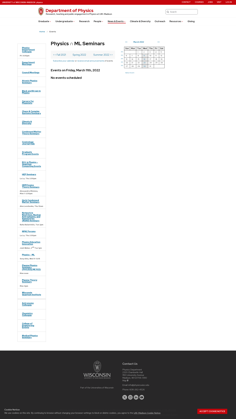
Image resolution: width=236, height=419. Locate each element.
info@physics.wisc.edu (138, 385)
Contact (186, 2)
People (97, 21)
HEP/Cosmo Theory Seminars (30, 186)
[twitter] (124, 397)
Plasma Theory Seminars (29, 281)
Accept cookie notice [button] (212, 411)
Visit (219, 2)
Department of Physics (69, 10)
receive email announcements (90, 60)
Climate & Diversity (140, 21)
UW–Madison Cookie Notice (147, 412)
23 (144, 62)
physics (39, 2)
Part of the (97, 387)
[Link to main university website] (97, 379)
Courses (199, 2)
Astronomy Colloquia (28, 304)
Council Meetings (30, 72)
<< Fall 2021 (59, 54)
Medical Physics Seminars (30, 336)
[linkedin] (136, 397)
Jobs (210, 2)
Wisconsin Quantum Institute (31, 293)
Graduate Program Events (30, 153)
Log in (229, 2)
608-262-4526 (137, 389)
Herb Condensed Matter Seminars (30, 201)
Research (84, 21)
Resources (175, 21)
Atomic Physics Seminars (29, 81)
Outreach (160, 21)
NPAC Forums (29, 231)
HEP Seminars (29, 174)
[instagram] (130, 397)
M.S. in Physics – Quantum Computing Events (31, 164)
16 (144, 59)
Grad (43, 21)
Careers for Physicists (28, 102)
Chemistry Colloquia (27, 314)
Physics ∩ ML (28, 254)
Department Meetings (28, 63)
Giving (191, 21)
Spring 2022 (79, 54)
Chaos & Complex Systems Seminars (31, 112)
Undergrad (64, 21)
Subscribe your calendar (63, 60)
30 (144, 66)
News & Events (116, 21)
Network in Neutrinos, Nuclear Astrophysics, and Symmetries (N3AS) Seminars (31, 216)
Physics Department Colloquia (28, 49)
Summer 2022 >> (103, 54)
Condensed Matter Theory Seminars (31, 132)
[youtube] (141, 397)
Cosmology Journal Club (28, 143)
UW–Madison (18, 2)
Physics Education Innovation (31, 243)
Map (124, 380)
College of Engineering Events (28, 325)
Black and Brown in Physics (31, 92)
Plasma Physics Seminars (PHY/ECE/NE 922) (31, 267)
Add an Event (129, 73)
